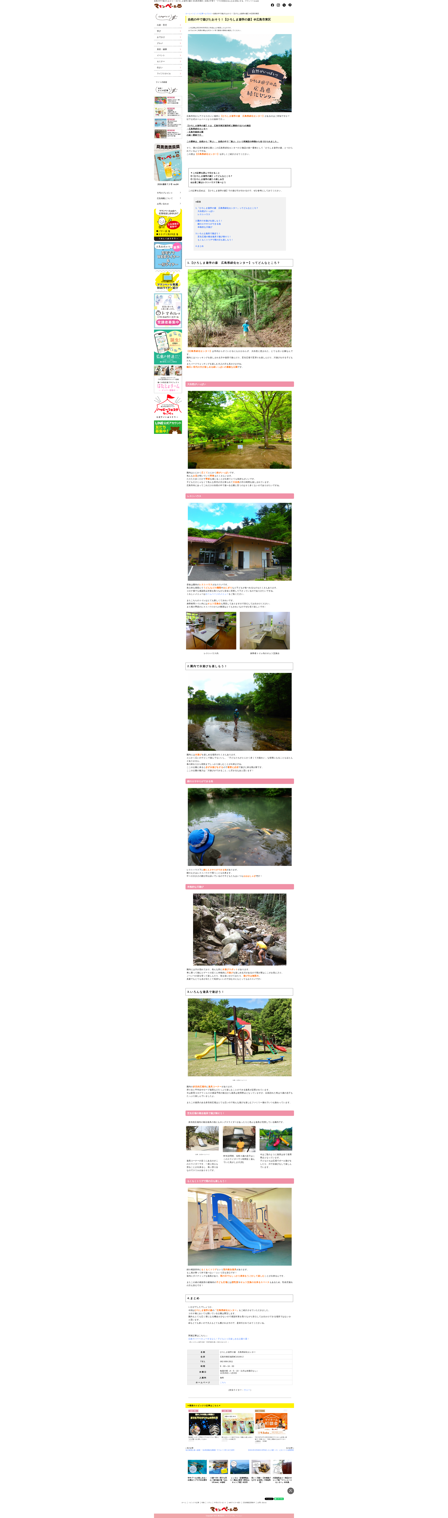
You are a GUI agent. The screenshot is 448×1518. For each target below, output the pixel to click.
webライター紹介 (234, 1502)
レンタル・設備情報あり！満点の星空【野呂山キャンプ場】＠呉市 (239, 1480)
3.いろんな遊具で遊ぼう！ (208, 233)
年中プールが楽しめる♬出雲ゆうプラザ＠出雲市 (197, 1479)
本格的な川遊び (204, 227)
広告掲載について (165, 198)
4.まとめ (200, 246)
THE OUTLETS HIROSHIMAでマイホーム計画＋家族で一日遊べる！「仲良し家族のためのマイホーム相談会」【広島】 (271, 1439)
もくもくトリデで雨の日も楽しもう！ (214, 240)
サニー (247, 1390)
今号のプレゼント (165, 193)
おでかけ (208, 13)
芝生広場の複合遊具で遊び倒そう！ (213, 237)
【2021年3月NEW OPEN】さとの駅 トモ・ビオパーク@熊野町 (270, 1450)
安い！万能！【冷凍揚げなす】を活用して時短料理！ (261, 1480)
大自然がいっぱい (205, 211)
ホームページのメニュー (217, 594)
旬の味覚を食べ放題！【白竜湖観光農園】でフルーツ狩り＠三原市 (210, 1450)
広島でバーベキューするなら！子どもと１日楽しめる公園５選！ (218, 1339)
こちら (223, 1382)
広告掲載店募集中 (249, 1502)
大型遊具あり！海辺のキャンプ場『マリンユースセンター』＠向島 (282, 1480)
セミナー (161, 61)
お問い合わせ (163, 204)
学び (159, 31)
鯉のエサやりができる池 (208, 224)
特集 (203, 1502)
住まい (160, 67)
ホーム (188, 13)
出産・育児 (162, 25)
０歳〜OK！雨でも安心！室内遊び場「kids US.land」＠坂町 (218, 1480)
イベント (161, 55)
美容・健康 (162, 49)
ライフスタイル (164, 73)
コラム (209, 1502)
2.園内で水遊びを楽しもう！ (209, 221)
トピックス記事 (197, 13)
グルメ (160, 43)
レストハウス (203, 214)
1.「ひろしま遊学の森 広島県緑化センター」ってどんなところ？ (227, 208)
